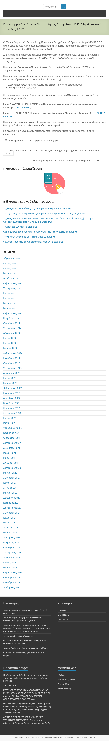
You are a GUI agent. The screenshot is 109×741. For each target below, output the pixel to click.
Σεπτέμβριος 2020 (12, 467)
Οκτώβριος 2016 (11, 547)
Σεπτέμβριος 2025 (12, 288)
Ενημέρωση (37, 140)
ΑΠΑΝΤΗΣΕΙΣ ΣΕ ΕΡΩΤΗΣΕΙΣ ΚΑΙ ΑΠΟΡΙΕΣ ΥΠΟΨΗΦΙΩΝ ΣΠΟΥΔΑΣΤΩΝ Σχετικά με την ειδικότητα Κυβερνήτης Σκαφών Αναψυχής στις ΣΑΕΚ (26, 720)
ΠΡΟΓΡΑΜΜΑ (22, 107)
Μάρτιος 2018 (10, 492)
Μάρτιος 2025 (10, 308)
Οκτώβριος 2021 (11, 437)
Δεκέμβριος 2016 (11, 537)
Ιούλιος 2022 (9, 418)
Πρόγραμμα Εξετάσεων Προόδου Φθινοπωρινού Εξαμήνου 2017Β (67, 160)
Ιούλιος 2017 (9, 517)
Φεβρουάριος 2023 (12, 388)
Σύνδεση (62, 675)
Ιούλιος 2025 (9, 293)
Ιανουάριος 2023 (11, 393)
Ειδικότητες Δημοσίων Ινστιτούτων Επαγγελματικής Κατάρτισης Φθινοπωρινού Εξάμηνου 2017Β (51, 152)
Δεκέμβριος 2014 (11, 587)
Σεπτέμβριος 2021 (12, 442)
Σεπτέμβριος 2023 (12, 368)
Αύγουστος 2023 (11, 373)
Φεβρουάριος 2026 (12, 283)
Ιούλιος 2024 (9, 338)
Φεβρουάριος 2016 (12, 572)
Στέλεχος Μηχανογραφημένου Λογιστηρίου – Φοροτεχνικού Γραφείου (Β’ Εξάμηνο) (44, 213)
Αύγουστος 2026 (11, 258)
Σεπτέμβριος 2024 (12, 328)
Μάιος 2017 (9, 522)
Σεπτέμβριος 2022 (12, 413)
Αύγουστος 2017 (11, 512)
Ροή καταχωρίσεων (66, 679)
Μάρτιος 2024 (10, 348)
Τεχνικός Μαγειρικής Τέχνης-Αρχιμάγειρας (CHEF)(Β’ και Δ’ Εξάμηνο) (37, 208)
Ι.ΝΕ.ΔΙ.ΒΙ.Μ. (63, 619)
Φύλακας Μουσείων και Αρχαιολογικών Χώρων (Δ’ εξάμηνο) (33, 241)
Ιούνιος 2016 (9, 562)
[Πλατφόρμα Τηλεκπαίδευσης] (54, 183)
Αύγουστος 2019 (11, 477)
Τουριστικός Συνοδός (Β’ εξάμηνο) (20, 226)
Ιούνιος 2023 (9, 378)
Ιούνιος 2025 (9, 298)
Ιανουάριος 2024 (11, 358)
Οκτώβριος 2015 (11, 577)
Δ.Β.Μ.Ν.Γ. (62, 610)
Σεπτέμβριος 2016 (12, 552)
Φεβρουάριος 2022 (12, 427)
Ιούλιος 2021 (9, 452)
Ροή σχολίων (63, 684)
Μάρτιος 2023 (10, 383)
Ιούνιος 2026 (9, 268)
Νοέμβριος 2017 (11, 502)
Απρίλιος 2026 (10, 278)
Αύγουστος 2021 (11, 447)
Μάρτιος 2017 (10, 532)
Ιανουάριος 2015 (11, 582)
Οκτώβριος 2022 (11, 408)
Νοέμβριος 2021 (11, 432)
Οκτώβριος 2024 (11, 323)
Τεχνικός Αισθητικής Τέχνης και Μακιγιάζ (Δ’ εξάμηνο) (29, 236)
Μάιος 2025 (9, 303)
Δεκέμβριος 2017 (11, 497)
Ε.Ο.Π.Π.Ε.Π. (63, 615)
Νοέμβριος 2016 (11, 542)
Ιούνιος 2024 (9, 343)
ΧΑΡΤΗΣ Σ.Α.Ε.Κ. (10, 685)
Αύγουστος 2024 (11, 333)
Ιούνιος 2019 (9, 482)
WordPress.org (64, 688)
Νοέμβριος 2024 (11, 318)
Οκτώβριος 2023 (11, 363)
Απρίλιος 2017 (10, 527)
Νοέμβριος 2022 (11, 403)
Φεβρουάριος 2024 (12, 353)
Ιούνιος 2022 (9, 422)
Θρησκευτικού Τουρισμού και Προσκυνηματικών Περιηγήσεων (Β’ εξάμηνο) (40, 231)
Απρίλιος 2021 (10, 462)
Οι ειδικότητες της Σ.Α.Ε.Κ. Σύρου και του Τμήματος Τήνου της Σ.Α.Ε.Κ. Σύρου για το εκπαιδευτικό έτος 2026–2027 (25, 678)
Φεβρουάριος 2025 (12, 313)
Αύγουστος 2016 (11, 557)
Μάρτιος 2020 (10, 472)
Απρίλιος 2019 (10, 487)
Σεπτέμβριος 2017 (12, 507)
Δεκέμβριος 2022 (11, 398)
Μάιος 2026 (9, 273)
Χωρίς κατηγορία (50, 140)
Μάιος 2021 (9, 457)
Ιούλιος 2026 (9, 263)
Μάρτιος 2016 (10, 567)
